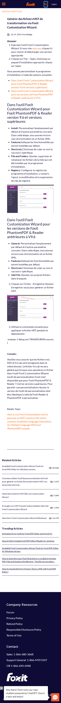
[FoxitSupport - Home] (30, 4)
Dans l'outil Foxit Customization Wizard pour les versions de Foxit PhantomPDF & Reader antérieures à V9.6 (32, 94)
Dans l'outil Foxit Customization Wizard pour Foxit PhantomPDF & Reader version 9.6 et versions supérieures (32, 84)
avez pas (36, 48)
